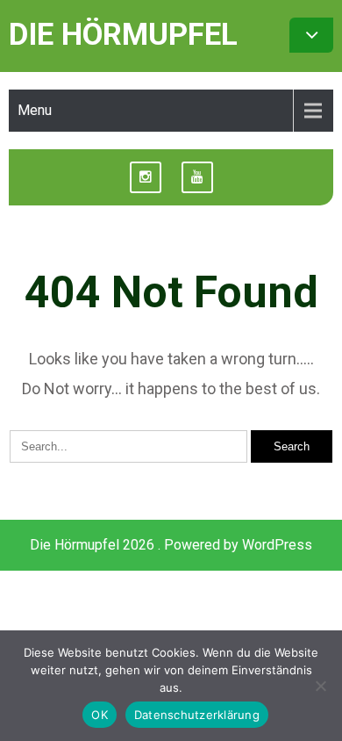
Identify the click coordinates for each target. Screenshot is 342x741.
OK (99, 715)
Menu (35, 110)
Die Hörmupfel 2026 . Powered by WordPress (171, 544)
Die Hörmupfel (123, 35)
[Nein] (320, 685)
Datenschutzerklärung (197, 715)
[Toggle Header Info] (311, 35)
